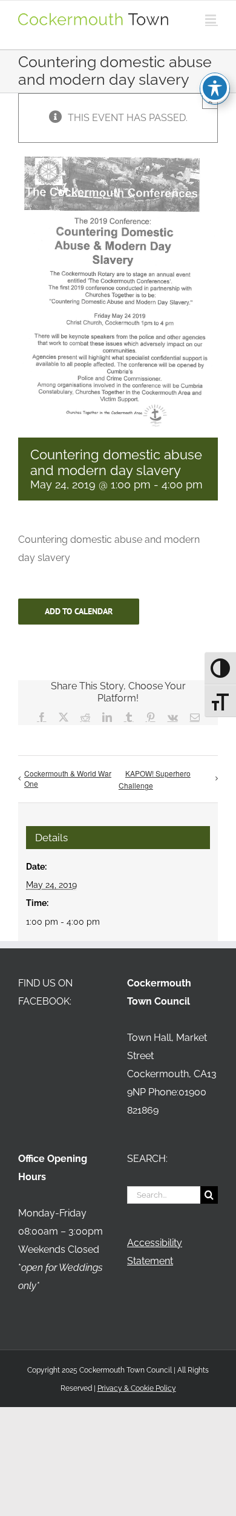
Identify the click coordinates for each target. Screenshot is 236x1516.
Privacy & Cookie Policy (136, 1388)
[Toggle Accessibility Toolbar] (214, 87)
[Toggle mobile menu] (211, 19)
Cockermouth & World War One (67, 778)
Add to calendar (79, 611)
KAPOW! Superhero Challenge (155, 779)
